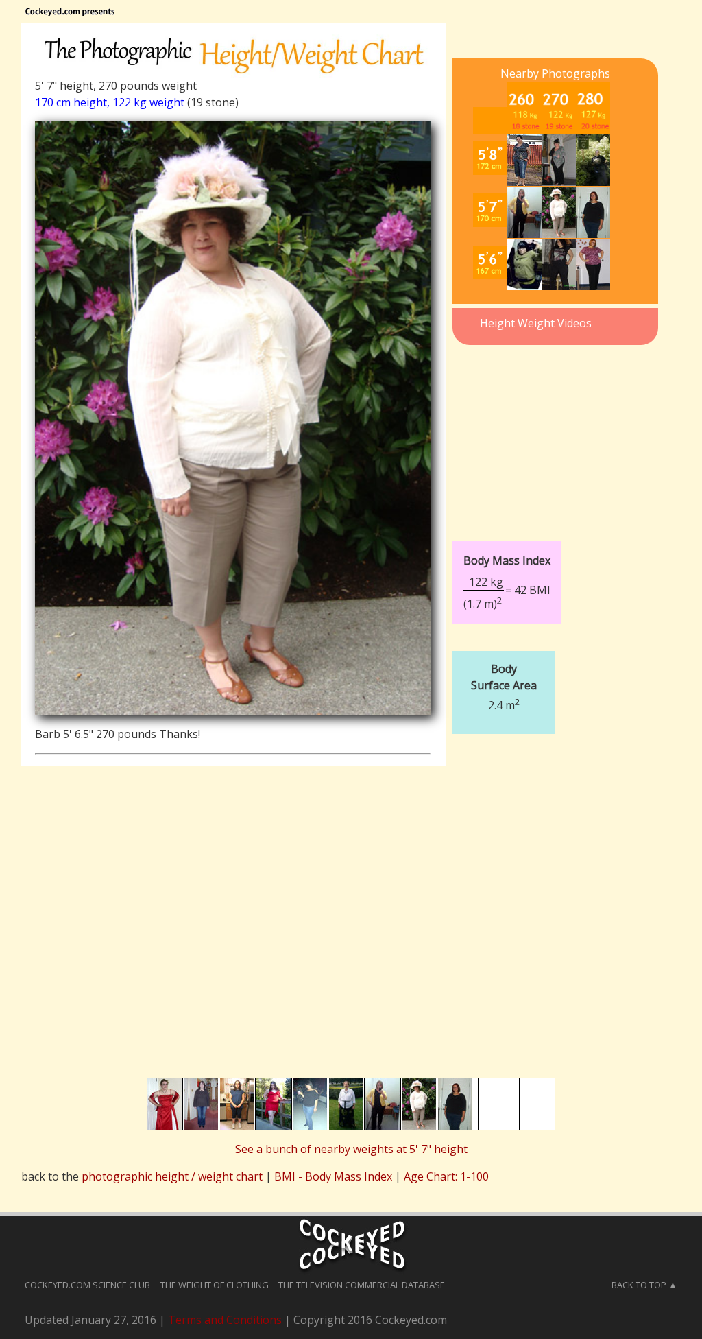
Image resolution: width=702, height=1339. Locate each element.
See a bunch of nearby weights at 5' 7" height (351, 1149)
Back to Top (639, 1285)
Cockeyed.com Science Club (87, 1285)
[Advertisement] (555, 435)
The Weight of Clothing (214, 1285)
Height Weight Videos (536, 323)
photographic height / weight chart (172, 1176)
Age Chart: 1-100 (446, 1176)
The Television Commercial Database (361, 1285)
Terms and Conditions (225, 1319)
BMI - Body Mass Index (333, 1176)
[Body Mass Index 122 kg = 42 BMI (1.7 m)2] (549, 531)
